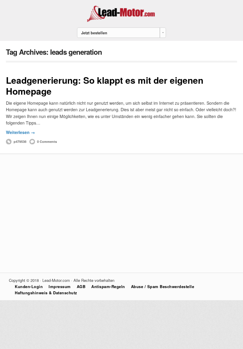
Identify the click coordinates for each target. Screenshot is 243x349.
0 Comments (47, 141)
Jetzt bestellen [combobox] (94, 32)
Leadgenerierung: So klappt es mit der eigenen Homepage (104, 86)
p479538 (20, 141)
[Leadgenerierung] (121, 21)
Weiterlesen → (20, 132)
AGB (81, 286)
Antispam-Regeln (108, 286)
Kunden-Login (29, 286)
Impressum (60, 286)
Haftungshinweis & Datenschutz (46, 292)
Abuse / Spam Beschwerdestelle (162, 286)
